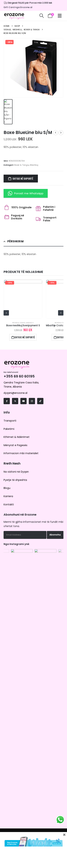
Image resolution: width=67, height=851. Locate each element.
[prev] (55, 132)
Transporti (10, 420)
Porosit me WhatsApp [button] (28, 193)
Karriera (8, 496)
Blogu (7, 488)
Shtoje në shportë (23, 178)
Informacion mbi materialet (21, 453)
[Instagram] (32, 401)
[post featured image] (23, 299)
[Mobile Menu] (60, 15)
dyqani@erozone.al (15, 393)
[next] (60, 132)
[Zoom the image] (22, 550)
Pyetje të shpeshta (15, 480)
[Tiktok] (40, 401)
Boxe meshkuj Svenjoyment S (23, 325)
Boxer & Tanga (21, 165)
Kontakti (9, 504)
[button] (41, 16)
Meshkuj (34, 165)
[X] (15, 401)
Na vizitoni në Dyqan (16, 471)
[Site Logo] (14, 15)
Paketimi (9, 429)
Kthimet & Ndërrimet (16, 437)
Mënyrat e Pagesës (15, 445)
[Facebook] (7, 401)
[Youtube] (23, 401)
